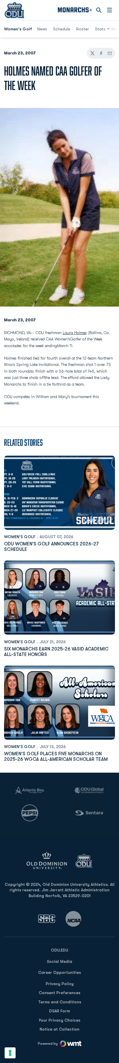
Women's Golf (19, 536)
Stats (100, 29)
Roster (82, 29)
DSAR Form (59, 1011)
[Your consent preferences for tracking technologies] (10, 1052)
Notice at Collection (59, 1029)
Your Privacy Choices (59, 1020)
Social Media (59, 961)
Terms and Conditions (59, 1002)
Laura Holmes (75, 332)
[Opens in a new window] (46, 918)
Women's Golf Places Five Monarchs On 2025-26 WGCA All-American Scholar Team (56, 756)
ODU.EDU (59, 949)
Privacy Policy (60, 983)
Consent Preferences (59, 992)
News (42, 29)
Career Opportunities (59, 972)
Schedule (61, 29)
